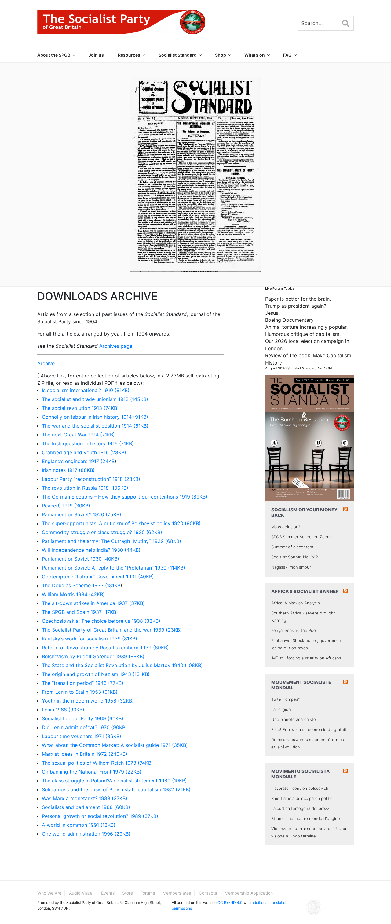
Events (108, 893)
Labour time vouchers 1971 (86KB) (81, 736)
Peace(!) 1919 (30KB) (66, 506)
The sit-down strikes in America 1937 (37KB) (93, 603)
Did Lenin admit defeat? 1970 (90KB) (84, 727)
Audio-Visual (81, 893)
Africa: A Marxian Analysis (295, 602)
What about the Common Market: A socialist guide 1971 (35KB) (115, 745)
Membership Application (249, 893)
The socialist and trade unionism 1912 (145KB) (95, 399)
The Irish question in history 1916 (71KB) (88, 443)
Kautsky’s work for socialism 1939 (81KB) (89, 639)
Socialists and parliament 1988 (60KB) (86, 807)
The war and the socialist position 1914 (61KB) (95, 426)
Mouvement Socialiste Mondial (301, 685)
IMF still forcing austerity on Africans (306, 657)
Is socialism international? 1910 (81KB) (86, 390)
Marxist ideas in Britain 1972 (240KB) (84, 754)
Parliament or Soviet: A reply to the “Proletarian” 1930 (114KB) (113, 568)
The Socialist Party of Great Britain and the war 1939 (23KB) (112, 630)
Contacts (208, 893)
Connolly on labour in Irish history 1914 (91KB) (95, 417)
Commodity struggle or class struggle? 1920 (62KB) (102, 532)
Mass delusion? (285, 526)
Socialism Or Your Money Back (304, 512)
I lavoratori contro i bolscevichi (300, 788)
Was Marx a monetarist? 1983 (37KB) (84, 798)
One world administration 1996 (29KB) (86, 834)
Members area (177, 893)
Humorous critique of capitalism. (303, 334)
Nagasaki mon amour (291, 567)
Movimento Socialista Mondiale (300, 774)
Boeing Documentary (289, 320)
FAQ (287, 55)
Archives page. (116, 346)
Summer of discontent (292, 546)
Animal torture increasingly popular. (306, 327)
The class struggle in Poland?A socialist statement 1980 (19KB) (114, 780)
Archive (46, 363)
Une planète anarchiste (293, 719)
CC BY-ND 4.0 (230, 902)
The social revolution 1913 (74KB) (80, 408)
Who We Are (49, 893)
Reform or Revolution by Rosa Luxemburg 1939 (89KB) (105, 647)
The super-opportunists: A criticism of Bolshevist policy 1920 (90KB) (121, 523)
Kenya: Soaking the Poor (294, 630)
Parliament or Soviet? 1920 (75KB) (81, 514)
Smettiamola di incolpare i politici (302, 798)
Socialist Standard (178, 55)
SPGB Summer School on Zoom (301, 536)
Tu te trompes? (285, 699)
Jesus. (272, 313)
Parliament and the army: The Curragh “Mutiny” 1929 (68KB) (111, 541)
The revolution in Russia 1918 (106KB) (85, 488)
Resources (129, 55)
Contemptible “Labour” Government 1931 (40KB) (98, 576)
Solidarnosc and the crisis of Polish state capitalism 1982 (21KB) (116, 789)
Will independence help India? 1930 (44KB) (91, 550)
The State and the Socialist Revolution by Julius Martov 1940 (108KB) (122, 665)
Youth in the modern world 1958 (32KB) (88, 701)
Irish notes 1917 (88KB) (68, 470)
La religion (281, 709)
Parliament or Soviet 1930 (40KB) (80, 559)
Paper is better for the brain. (298, 299)
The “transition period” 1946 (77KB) (82, 683)
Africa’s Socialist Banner (305, 591)
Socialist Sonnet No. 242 (294, 557)
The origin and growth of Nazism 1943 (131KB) (96, 674)
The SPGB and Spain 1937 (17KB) (80, 612)
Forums (148, 893)
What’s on (254, 55)
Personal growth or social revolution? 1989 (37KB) (100, 816)
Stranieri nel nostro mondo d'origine (305, 818)
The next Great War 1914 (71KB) (78, 435)
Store (127, 893)
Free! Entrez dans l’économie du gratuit (308, 729)
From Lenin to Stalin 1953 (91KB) (80, 692)
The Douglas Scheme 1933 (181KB (81, 585)
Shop (220, 55)
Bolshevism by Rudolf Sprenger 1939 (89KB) (93, 656)
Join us (96, 55)
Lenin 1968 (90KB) (63, 710)
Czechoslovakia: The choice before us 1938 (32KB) (101, 621)
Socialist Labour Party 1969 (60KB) (82, 718)
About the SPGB (53, 55)
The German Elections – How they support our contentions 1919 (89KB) (124, 497)
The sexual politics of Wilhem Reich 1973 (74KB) (97, 763)
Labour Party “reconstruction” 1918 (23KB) (91, 479)
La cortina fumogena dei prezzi (300, 808)
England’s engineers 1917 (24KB (78, 461)
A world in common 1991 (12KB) (78, 825)
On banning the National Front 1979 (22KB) (91, 772)
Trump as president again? (295, 306)
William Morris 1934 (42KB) (73, 594)
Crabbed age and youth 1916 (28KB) (84, 452)
